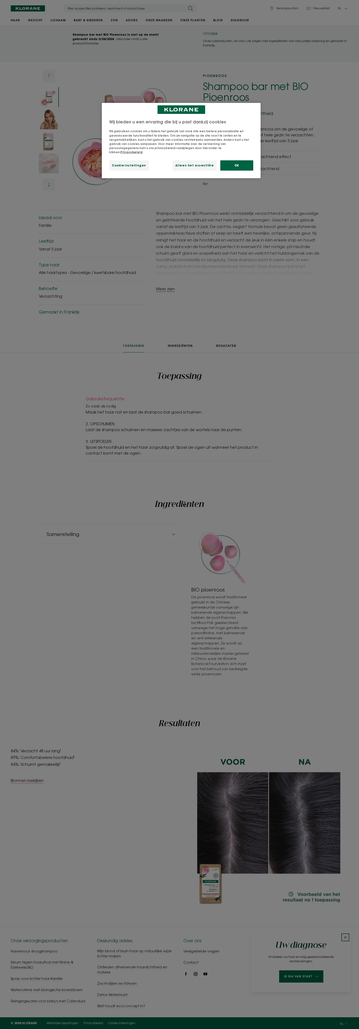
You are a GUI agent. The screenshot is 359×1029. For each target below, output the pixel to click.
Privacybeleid (131, 152)
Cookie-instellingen (129, 165)
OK (236, 165)
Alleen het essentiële (194, 165)
